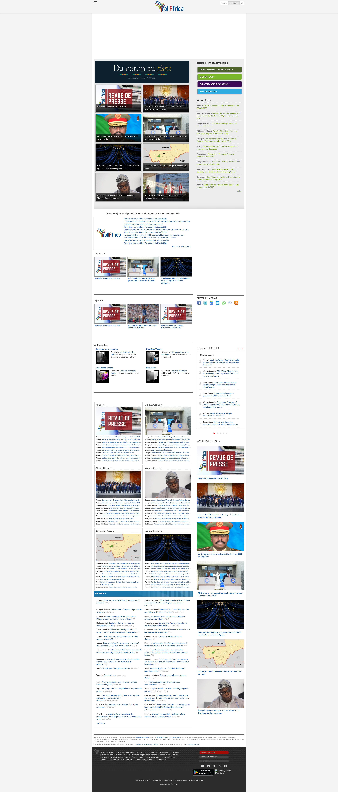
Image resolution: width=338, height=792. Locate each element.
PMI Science (207, 91)
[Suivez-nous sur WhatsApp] (220, 766)
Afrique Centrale (103, 468)
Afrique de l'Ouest (104, 531)
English (224, 3)
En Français (235, 3)
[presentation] (238, 349)
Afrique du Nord (152, 531)
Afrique (99, 405)
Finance (99, 253)
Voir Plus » (100, 723)
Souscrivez (205, 761)
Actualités (207, 441)
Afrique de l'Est (152, 468)
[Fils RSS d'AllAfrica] (236, 303)
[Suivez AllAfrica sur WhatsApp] (224, 303)
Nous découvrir (197, 780)
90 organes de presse (142, 737)
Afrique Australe (152, 405)
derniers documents (179, 371)
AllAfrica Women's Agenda (214, 84)
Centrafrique (206, 355)
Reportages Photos (104, 368)
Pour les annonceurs (209, 756)
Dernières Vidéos (154, 349)
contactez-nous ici (193, 744)
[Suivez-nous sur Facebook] (202, 766)
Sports (98, 300)
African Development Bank (215, 69)
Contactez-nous (181, 780)
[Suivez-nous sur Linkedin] (214, 766)
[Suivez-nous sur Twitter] (208, 766)
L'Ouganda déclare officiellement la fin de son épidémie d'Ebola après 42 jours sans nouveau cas (218, 115)
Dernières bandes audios (107, 349)
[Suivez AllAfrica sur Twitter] (205, 303)
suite (239, 191)
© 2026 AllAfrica (141, 780)
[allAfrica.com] (108, 232)
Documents (151, 368)
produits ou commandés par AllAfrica (147, 744)
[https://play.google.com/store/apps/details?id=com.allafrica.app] (203, 772)
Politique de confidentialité (162, 780)
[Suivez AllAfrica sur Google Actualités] (211, 303)
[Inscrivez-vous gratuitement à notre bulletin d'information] (230, 303)
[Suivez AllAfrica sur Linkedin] (217, 303)
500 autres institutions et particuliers (168, 737)
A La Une (203, 100)
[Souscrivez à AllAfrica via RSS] (226, 766)
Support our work (208, 752)
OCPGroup (207, 76)
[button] (214, 433)
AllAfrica (169, 6)
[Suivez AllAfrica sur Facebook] (199, 303)
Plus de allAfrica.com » (181, 246)
